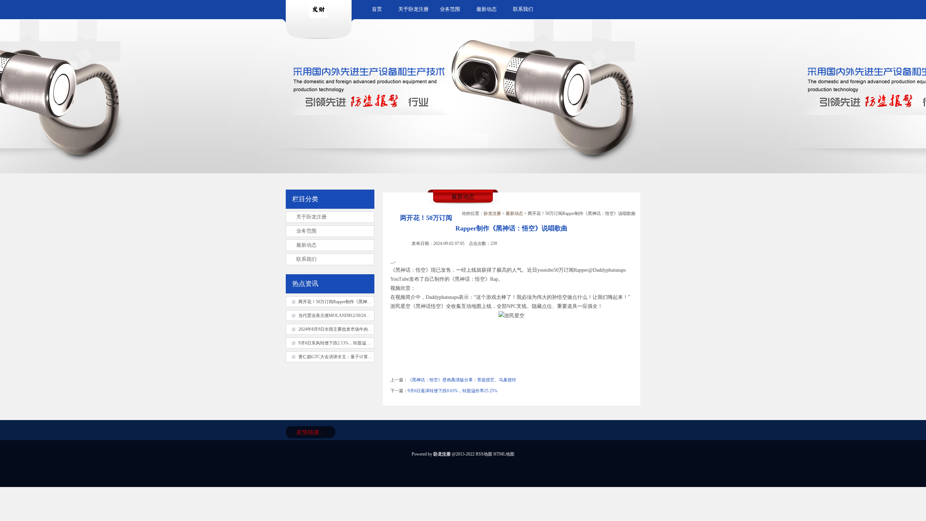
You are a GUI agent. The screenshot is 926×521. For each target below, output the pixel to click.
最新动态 (486, 9)
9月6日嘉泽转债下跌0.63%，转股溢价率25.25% (452, 390)
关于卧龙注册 (413, 9)
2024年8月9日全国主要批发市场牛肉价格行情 (341, 329)
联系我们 (523, 9)
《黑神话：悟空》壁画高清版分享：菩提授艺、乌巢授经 (462, 379)
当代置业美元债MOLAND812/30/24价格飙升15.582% (348, 315)
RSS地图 (484, 454)
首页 (377, 9)
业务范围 (450, 9)
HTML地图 (503, 454)
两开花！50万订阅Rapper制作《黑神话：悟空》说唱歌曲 (352, 301)
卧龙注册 (492, 213)
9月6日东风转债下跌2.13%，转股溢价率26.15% (343, 343)
